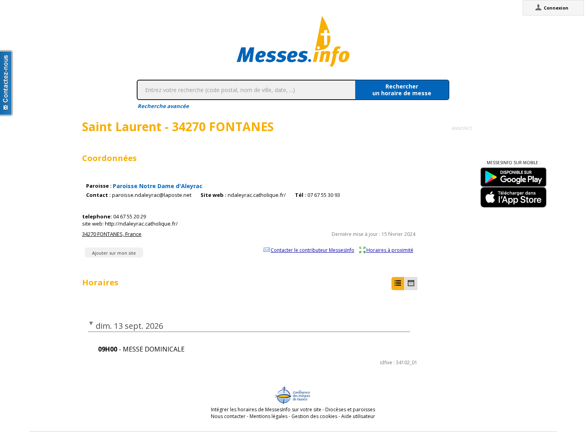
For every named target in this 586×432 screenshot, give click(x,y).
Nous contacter (228, 416)
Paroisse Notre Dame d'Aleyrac (158, 186)
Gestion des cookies (314, 416)
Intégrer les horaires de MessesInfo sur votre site (266, 409)
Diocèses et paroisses (350, 409)
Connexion (556, 8)
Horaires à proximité (389, 250)
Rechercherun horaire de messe (401, 89)
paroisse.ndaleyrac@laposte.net (151, 195)
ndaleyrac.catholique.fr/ (257, 195)
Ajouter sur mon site (114, 253)
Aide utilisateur (358, 416)
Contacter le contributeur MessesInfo (312, 250)
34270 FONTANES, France (112, 234)
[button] (397, 283)
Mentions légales (268, 416)
